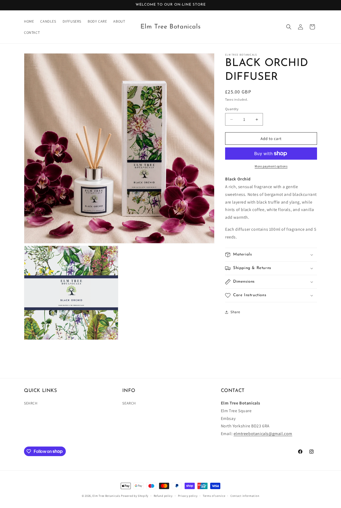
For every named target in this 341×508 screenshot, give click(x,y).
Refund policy (163, 495)
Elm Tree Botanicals (106, 496)
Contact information (244, 495)
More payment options (271, 166)
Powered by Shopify (134, 496)
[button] (289, 27)
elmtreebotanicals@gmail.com (263, 434)
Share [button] (235, 311)
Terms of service (214, 495)
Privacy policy (188, 495)
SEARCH (31, 403)
